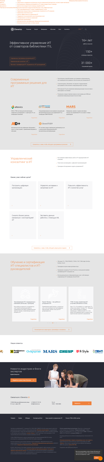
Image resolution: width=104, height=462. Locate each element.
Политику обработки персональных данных (37, 449)
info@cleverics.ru (35, 404)
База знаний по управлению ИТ (54, 418)
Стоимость (3, 4)
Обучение (77, 0)
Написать (77, 403)
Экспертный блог (37, 418)
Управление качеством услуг (25, 12)
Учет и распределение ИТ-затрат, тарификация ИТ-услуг (32, 9)
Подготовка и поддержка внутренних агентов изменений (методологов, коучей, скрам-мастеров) (43, 2)
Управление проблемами (24, 19)
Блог (81, 0)
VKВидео (27, 418)
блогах (33, 433)
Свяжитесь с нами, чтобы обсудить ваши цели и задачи (50, 248)
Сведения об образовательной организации (27, 444)
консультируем (45, 430)
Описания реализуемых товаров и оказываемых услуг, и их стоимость (76, 440)
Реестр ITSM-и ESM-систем (73, 418)
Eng (79, 29)
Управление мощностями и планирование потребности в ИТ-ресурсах (35, 11)
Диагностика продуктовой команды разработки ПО (31, 6)
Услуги (19, 0)
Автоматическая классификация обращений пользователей (33, 21)
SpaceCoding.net (74, 447)
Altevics (2, 2)
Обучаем (39, 430)
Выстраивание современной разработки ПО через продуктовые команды (37, 4)
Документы (3, 6)
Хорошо (97, 457)
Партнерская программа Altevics (8, 7)
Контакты (85, 0)
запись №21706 (72, 444)
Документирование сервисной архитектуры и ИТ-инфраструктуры (35, 7)
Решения (2, 0)
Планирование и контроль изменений (27, 18)
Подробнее (32, 319)
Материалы (72, 0)
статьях (28, 433)
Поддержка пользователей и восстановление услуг (31, 16)
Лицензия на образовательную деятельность (42, 443)
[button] (48, 323)
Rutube (20, 418)
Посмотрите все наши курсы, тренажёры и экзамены (50, 329)
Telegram (13, 418)
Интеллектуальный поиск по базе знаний (28, 23)
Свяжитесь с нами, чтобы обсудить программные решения (50, 144)
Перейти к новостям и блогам (22, 380)
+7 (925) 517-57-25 (36, 402)
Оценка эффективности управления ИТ (27, 14)
